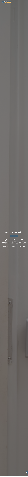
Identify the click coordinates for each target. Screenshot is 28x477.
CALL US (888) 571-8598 (14, 235)
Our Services (17, 1)
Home (14, 1)
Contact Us (24, 1)
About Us (21, 1)
